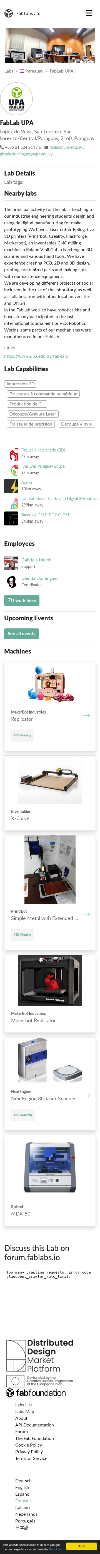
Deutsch (23, 1481)
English (22, 1487)
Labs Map (24, 1411)
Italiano (22, 1507)
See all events (21, 633)
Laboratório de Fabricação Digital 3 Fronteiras (60, 499)
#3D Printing (22, 735)
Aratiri (26, 483)
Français (23, 1501)
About (21, 1418)
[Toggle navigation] (89, 13)
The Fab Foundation (34, 1438)
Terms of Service (31, 1458)
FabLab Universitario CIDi (43, 450)
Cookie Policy (28, 1445)
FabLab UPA (62, 71)
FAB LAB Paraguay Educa (43, 466)
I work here (24, 600)
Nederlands (26, 1514)
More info (55, 1549)
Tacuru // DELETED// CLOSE (45, 515)
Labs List (23, 1405)
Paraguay (33, 71)
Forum (21, 1432)
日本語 (22, 1528)
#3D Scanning (23, 1114)
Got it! (82, 1546)
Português (25, 1521)
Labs (8, 71)
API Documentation (34, 1425)
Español (23, 1494)
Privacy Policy (29, 1452)
